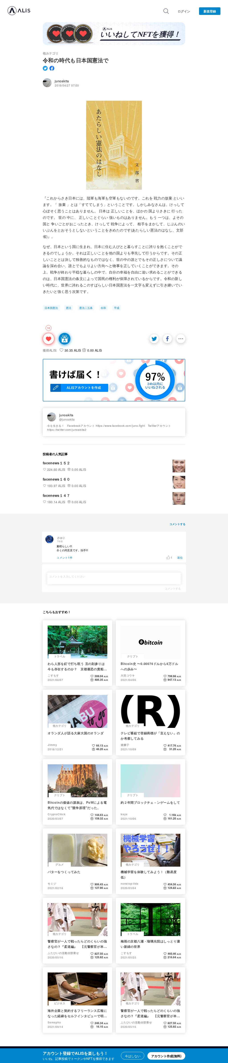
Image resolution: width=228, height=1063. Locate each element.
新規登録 (210, 11)
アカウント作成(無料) (166, 1056)
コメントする (173, 588)
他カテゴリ (50, 53)
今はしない (132, 1056)
